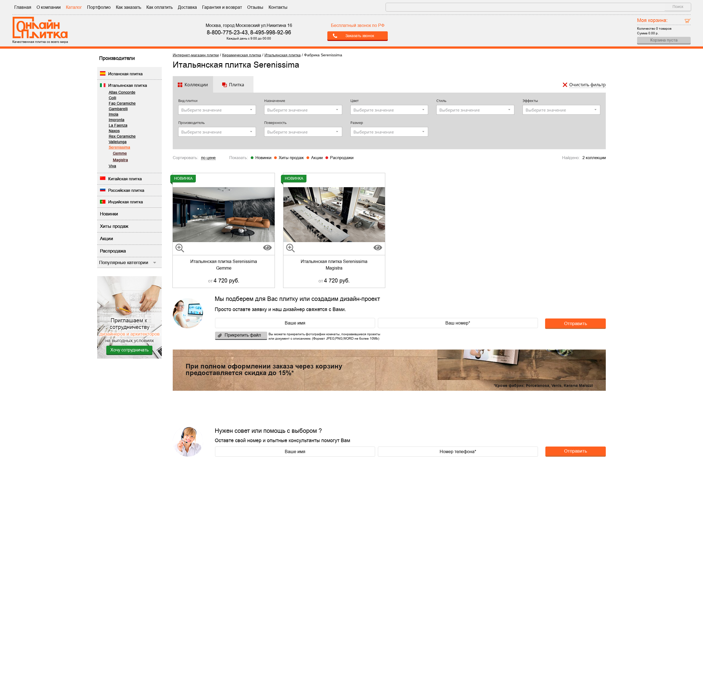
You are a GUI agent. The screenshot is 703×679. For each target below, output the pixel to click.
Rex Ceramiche (122, 136)
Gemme (120, 153)
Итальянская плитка (127, 85)
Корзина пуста (663, 40)
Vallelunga (118, 142)
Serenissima (119, 147)
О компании (49, 7)
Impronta (116, 120)
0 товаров (663, 28)
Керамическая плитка (241, 55)
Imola (113, 114)
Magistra (120, 160)
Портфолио (99, 7)
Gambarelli (118, 109)
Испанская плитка (125, 74)
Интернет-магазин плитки (196, 55)
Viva (112, 166)
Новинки (263, 157)
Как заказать (128, 7)
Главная (22, 7)
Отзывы (255, 7)
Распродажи (341, 157)
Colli (112, 98)
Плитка (236, 85)
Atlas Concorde (122, 92)
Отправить (575, 323)
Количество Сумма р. (654, 26)
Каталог (74, 7)
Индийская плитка (125, 202)
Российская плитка (126, 190)
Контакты (278, 7)
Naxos (114, 131)
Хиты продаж (291, 157)
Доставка (187, 7)
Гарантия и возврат (222, 7)
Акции (317, 157)
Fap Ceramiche (122, 103)
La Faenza (118, 125)
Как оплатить (159, 7)
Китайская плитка (125, 179)
